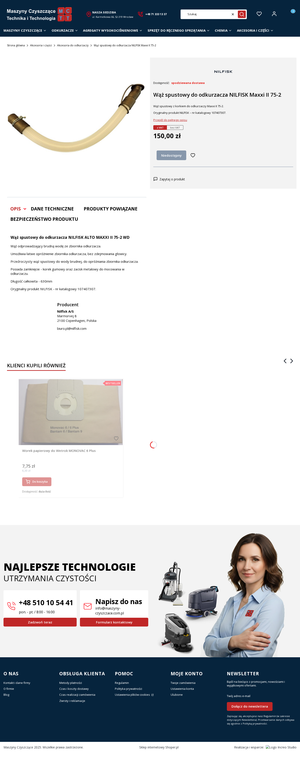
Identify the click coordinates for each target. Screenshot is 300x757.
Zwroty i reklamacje (72, 701)
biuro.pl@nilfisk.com (72, 328)
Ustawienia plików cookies (133, 695)
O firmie (9, 689)
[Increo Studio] (281, 747)
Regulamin (122, 683)
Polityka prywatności (128, 689)
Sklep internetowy (159, 747)
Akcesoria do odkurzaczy (73, 45)
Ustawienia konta (182, 689)
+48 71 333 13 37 (156, 14)
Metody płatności (70, 683)
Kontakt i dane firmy (17, 683)
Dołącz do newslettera (249, 706)
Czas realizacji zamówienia (77, 695)
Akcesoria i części (41, 45)
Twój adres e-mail (238, 696)
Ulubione (177, 695)
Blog (6, 695)
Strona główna (16, 45)
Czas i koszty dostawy (74, 689)
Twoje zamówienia (183, 683)
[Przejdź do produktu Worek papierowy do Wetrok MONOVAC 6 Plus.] (71, 412)
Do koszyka (40, 482)
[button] (242, 14)
